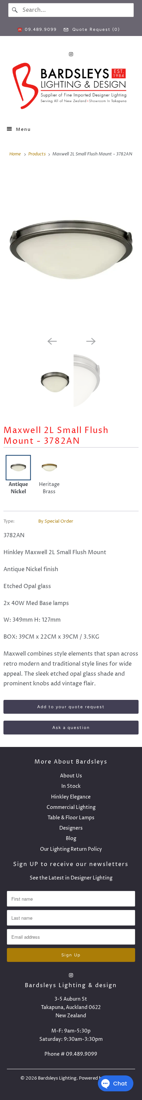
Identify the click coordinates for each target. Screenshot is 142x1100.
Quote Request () (95, 29)
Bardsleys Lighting (57, 1078)
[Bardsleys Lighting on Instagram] (71, 54)
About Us (71, 776)
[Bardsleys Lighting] (71, 88)
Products (37, 154)
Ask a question (71, 727)
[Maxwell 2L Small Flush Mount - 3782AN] (71, 250)
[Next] (90, 340)
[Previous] (51, 340)
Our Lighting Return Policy (71, 849)
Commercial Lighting (71, 807)
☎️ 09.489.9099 (37, 29)
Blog (71, 838)
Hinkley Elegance (71, 797)
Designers (71, 828)
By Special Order (55, 521)
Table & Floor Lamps (71, 817)
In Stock (71, 786)
